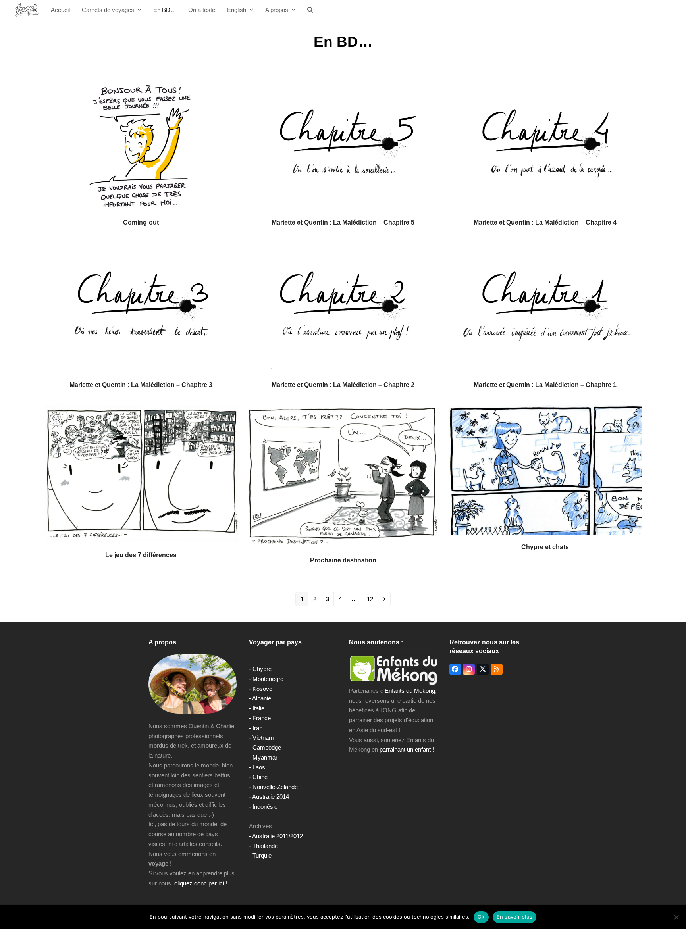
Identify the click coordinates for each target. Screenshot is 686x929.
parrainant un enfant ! (407, 749)
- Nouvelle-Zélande (273, 786)
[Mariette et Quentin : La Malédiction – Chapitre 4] (545, 144)
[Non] (676, 917)
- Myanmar (263, 757)
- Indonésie (263, 806)
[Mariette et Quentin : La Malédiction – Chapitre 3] (141, 307)
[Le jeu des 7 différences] (141, 473)
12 (372, 598)
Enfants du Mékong (410, 690)
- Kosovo (260, 688)
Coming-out (141, 222)
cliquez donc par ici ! (200, 883)
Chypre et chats (545, 546)
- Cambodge (265, 747)
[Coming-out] (141, 144)
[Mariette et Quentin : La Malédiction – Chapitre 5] (343, 144)
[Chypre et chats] (545, 468)
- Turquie (260, 855)
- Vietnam (261, 737)
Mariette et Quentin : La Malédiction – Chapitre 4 (545, 222)
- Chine (258, 776)
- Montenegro (266, 678)
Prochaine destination (343, 560)
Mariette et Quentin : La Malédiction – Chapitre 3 (140, 384)
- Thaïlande (263, 845)
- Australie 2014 (269, 796)
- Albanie (260, 698)
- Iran (255, 728)
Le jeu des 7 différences (141, 554)
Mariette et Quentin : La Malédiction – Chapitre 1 (545, 384)
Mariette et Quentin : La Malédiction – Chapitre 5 (343, 222)
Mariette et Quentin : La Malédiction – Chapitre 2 (343, 384)
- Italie (256, 708)
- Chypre (260, 668)
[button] (310, 10)
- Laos (257, 767)
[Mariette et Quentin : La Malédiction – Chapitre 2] (343, 307)
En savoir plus (515, 917)
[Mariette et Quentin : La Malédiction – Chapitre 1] (545, 307)
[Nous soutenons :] (393, 670)
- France (260, 718)
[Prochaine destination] (343, 475)
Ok (481, 917)
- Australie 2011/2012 (276, 836)
